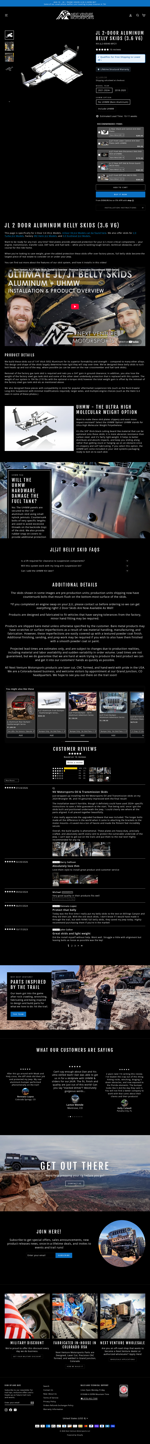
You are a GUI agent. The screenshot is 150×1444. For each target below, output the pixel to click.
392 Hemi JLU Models (45, 236)
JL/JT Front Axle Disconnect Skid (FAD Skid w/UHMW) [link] (125, 152)
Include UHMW (106, 108)
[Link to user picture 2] (70, 849)
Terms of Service (50, 1398)
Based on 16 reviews (75, 757)
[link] (104, 132)
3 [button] (75, 945)
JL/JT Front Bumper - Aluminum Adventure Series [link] (112, 716)
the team (18, 1014)
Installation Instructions (121, 208)
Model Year (102, 86)
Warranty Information (53, 1409)
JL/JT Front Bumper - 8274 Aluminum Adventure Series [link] (81, 714)
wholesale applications (123, 1359)
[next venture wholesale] (122, 1316)
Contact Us (48, 1390)
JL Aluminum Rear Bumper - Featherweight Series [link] (19, 723)
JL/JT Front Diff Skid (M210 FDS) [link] (123, 175)
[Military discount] (27, 1316)
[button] (102, 49)
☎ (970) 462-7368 (89, 1398)
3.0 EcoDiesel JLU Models (76, 236)
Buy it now (120, 194)
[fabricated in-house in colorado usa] (75, 1316)
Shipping (100, 80)
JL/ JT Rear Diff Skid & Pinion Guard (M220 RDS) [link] (124, 164)
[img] (10, 787)
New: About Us (50, 1394)
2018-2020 (120, 90)
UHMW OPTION (104, 97)
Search (46, 1386)
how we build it (75, 1366)
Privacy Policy (49, 1401)
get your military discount (27, 1356)
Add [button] (21, 735)
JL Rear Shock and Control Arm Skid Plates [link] (125, 130)
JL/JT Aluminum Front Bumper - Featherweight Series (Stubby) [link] (51, 711)
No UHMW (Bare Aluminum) (113, 102)
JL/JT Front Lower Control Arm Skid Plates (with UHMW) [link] (124, 142)
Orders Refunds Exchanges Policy (58, 1405)
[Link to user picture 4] (101, 849)
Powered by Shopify (75, 1435)
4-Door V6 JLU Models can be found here (84, 233)
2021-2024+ (104, 90)
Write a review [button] (75, 762)
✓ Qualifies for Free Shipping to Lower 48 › (119, 58)
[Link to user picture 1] (56, 849)
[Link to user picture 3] (85, 849)
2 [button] (72, 945)
